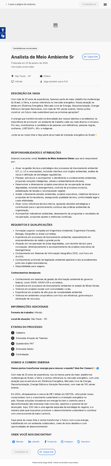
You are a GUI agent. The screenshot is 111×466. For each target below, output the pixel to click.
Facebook (52, 441)
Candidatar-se (89, 4)
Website (19, 441)
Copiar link (93, 57)
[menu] (105, 4)
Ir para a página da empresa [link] (21, 4)
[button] (105, 4)
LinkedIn (35, 441)
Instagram (68, 441)
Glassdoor (85, 441)
